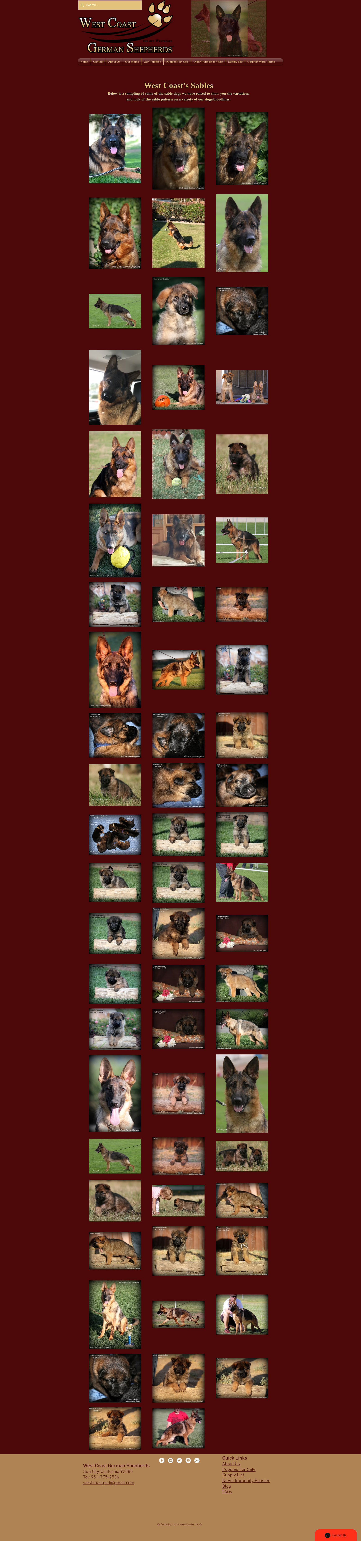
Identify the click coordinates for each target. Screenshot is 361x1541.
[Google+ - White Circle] (197, 1460)
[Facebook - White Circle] (161, 1460)
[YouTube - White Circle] (188, 1460)
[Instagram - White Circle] (170, 1460)
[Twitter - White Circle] (179, 1460)
